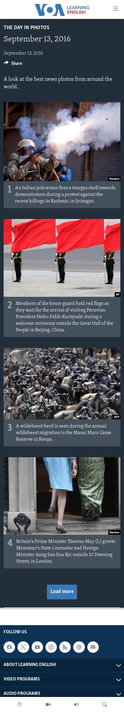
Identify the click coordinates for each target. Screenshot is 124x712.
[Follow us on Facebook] (9, 647)
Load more (62, 592)
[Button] (13, 65)
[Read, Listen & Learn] (19, 704)
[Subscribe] (93, 647)
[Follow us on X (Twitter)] (23, 647)
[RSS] (65, 647)
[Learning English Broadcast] (76, 704)
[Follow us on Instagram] (51, 647)
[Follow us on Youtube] (37, 647)
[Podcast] (79, 647)
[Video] (48, 704)
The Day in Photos (26, 28)
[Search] (105, 704)
